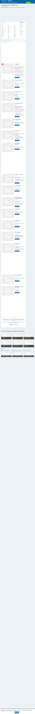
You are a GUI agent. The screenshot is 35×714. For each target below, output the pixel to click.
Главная (3, 6)
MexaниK (18, 220)
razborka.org (4, 0)
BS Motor (18, 209)
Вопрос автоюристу (14, 2)
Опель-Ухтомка (19, 174)
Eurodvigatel (18, 185)
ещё (19, 68)
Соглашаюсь (17, 712)
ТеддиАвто (18, 232)
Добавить (29, 2)
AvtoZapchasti (19, 274)
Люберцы (6, 6)
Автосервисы (8, 2)
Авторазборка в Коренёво (19, 287)
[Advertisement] (17, 15)
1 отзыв (17, 132)
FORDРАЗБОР (18, 119)
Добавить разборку (14, 324)
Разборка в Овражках (17, 144)
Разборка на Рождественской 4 (19, 198)
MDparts (17, 64)
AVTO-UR (18, 130)
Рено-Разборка (19, 80)
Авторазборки (4, 2)
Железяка (18, 243)
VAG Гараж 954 (19, 91)
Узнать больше (17, 77)
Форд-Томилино (19, 103)
